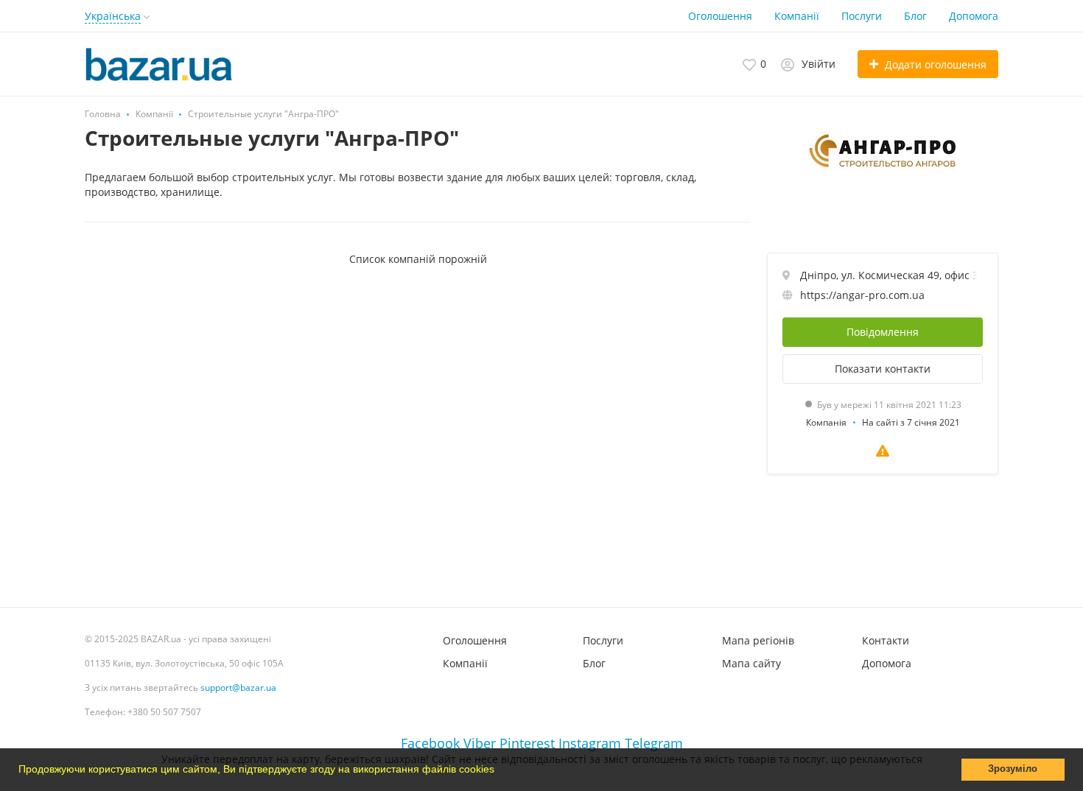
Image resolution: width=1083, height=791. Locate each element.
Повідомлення (883, 332)
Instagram (589, 743)
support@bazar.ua (238, 687)
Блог (915, 16)
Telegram (654, 743)
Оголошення (720, 16)
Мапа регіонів (758, 640)
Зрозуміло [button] (1012, 769)
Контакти (885, 640)
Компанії (796, 16)
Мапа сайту (751, 663)
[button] (499, 771)
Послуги (861, 16)
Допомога (973, 16)
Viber (479, 743)
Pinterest (527, 743)
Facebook (430, 743)
